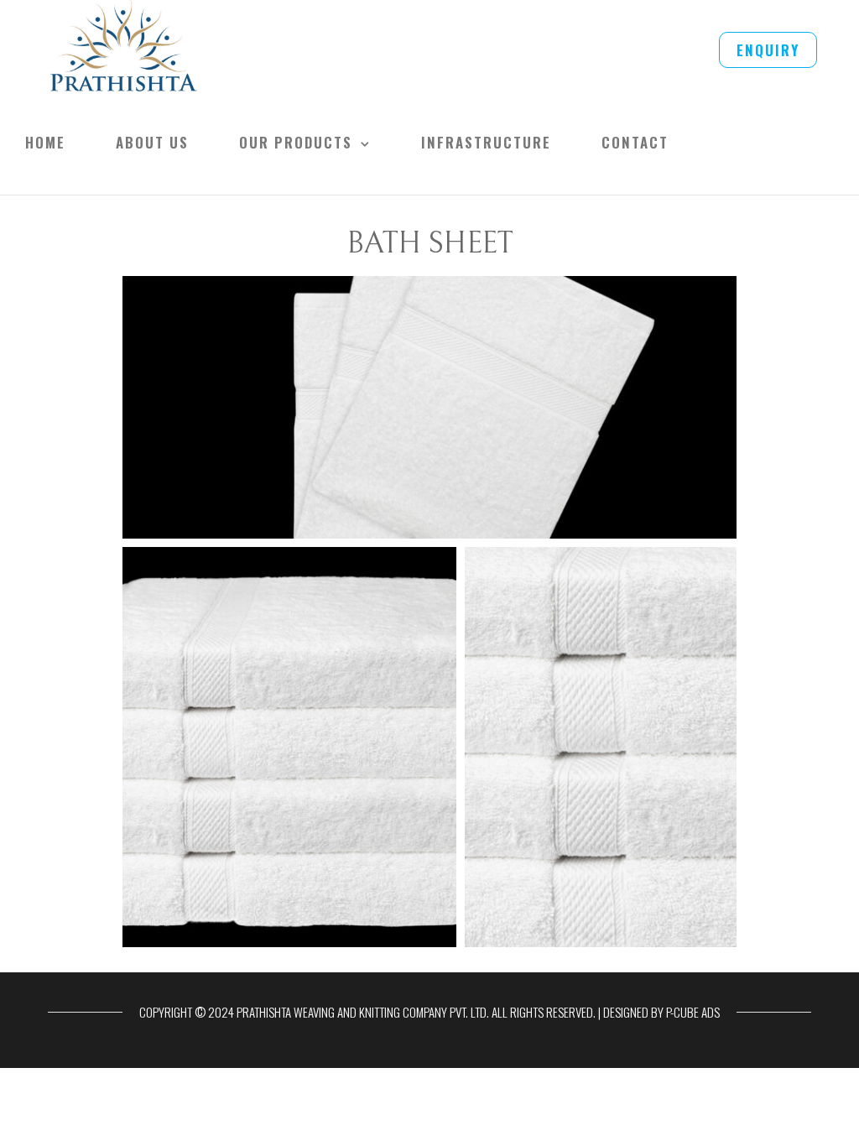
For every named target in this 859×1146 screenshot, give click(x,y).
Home (45, 142)
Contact (635, 142)
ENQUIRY (768, 49)
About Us (152, 142)
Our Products (295, 142)
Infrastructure (486, 142)
